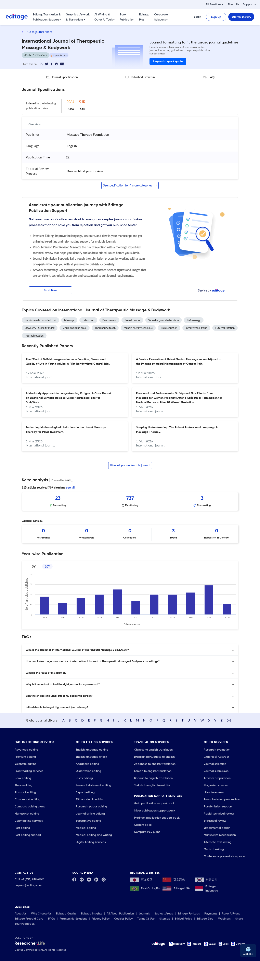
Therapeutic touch (105, 327)
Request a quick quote (168, 61)
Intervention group (196, 327)
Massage (69, 320)
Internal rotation (34, 335)
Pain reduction (169, 327)
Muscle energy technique (138, 327)
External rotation (225, 327)
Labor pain (88, 320)
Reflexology (193, 320)
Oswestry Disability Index (39, 327)
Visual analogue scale (75, 327)
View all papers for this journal (130, 465)
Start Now (50, 290)
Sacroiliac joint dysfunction (163, 320)
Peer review (109, 320)
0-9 (229, 720)
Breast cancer (132, 320)
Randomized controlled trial (40, 320)
